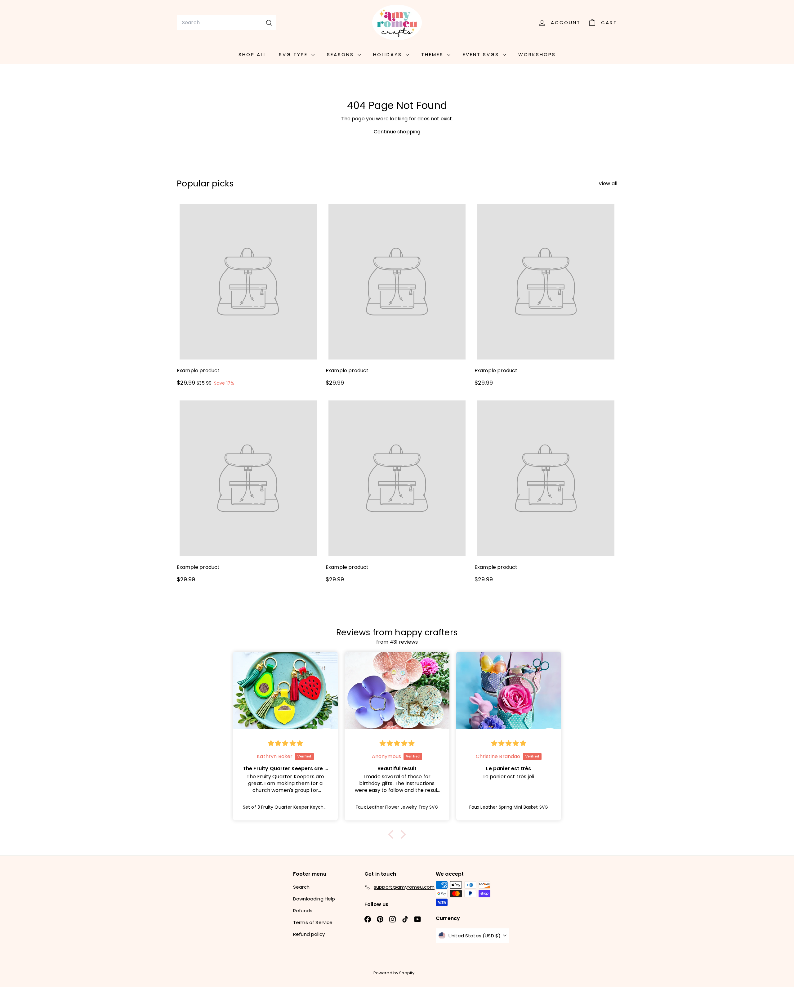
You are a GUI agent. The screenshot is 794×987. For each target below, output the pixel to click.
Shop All (252, 54)
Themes (433, 54)
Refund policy (309, 934)
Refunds (302, 910)
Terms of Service (313, 922)
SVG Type (294, 54)
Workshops (537, 54)
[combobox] (226, 22)
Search (301, 887)
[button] (392, 834)
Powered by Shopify (394, 973)
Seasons (341, 54)
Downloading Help (314, 898)
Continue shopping (397, 131)
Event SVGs (482, 54)
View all (608, 183)
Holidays (388, 54)
